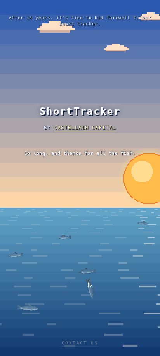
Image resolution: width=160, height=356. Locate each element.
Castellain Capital (85, 127)
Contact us (80, 342)
